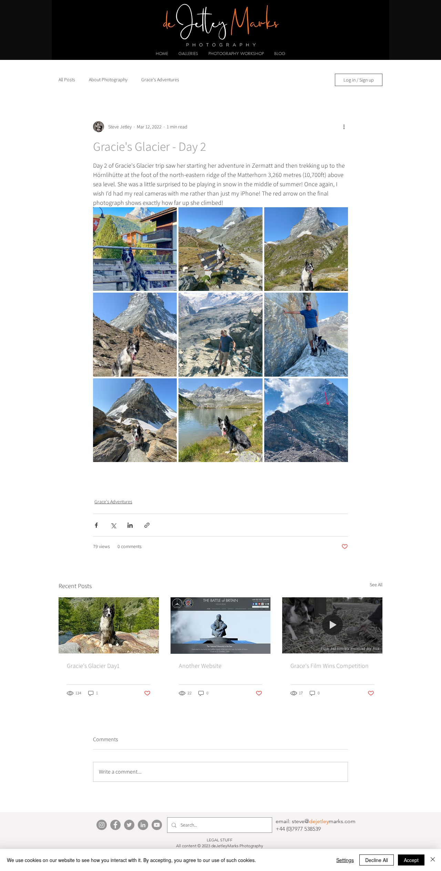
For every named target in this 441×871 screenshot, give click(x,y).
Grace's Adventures (160, 79)
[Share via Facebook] (96, 525)
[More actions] (344, 127)
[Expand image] (135, 249)
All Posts (67, 79)
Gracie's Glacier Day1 (93, 666)
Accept (411, 860)
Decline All (376, 860)
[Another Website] (221, 625)
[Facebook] (115, 825)
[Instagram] (101, 825)
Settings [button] (345, 860)
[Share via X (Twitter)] (113, 525)
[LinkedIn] (143, 825)
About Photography (108, 79)
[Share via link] (147, 525)
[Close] (433, 859)
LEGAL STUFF (220, 839)
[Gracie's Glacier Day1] (109, 625)
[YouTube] (157, 825)
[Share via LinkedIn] (130, 525)
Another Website (200, 666)
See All (376, 584)
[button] (188, 54)
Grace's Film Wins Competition (329, 666)
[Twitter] (129, 825)
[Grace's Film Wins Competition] (332, 625)
